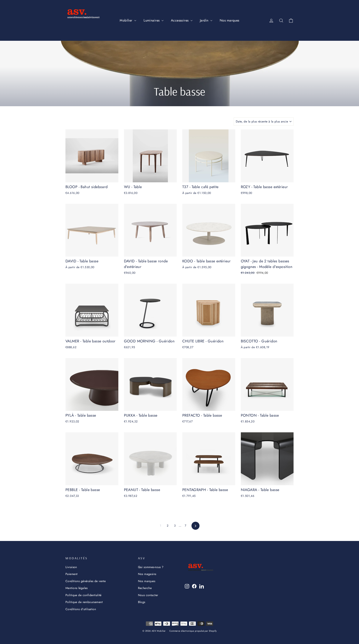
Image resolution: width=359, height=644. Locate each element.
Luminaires (152, 20)
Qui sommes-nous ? (151, 567)
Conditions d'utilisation (80, 609)
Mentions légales (76, 588)
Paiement (71, 574)
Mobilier (126, 20)
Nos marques (229, 20)
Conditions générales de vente (85, 581)
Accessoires (180, 20)
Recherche (145, 588)
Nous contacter (148, 595)
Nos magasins (147, 574)
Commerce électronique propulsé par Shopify (193, 631)
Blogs (141, 602)
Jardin (204, 20)
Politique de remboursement (84, 602)
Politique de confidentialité (83, 595)
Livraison (71, 567)
